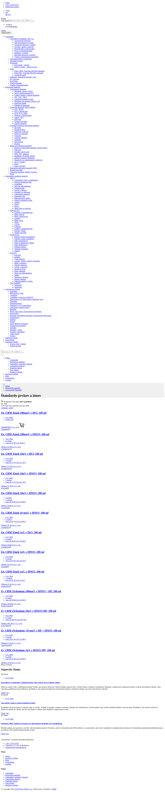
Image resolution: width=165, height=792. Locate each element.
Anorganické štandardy (13, 390)
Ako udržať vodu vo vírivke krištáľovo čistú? (18, 703)
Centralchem (9, 378)
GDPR (53, 789)
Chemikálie (9, 773)
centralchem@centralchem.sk (15, 747)
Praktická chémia (11, 781)
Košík (15, 27)
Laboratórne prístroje (12, 779)
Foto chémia (9, 783)
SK (6, 13)
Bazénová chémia (11, 374)
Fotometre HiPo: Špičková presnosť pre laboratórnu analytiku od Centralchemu (31, 724)
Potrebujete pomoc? (12, 7)
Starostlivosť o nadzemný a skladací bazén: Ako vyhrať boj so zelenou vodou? (30, 683)
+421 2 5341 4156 (12, 5)
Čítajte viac (5, 693)
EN (9, 15)
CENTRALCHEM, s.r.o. (23, 789)
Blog (7, 376)
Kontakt (8, 380)
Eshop (7, 358)
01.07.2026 (9, 678)
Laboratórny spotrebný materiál (16, 777)
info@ (7, 3)
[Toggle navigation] (2, 354)
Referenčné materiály (12, 388)
